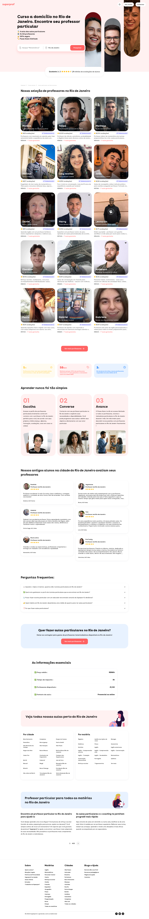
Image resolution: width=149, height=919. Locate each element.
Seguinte (78, 843)
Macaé (25, 763)
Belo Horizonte (27, 739)
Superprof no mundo (31, 877)
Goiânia (67, 894)
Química (113, 758)
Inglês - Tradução (83, 755)
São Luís (67, 901)
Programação (49, 899)
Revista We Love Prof (91, 870)
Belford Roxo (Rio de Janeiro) (62, 751)
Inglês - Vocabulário (101, 755)
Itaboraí (42, 760)
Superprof (23, 85)
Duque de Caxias (61, 739)
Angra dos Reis (27, 750)
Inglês (96, 747)
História (80, 747)
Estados (27, 882)
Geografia (48, 889)
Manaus (67, 882)
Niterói (25, 768)
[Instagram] (123, 914)
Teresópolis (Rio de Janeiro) (46, 774)
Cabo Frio (26, 755)
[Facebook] (116, 914)
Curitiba (67, 884)
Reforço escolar (83, 763)
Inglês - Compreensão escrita (85, 751)
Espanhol (48, 887)
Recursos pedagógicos (91, 872)
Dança (47, 904)
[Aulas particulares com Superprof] (8, 4)
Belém (67, 891)
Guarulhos (26, 742)
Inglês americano (116, 747)
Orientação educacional (82, 759)
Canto (47, 877)
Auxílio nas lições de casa (101, 739)
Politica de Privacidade (32, 874)
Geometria (114, 744)
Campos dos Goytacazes (60, 756)
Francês (47, 884)
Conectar (140, 4)
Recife (67, 887)
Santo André (60, 742)
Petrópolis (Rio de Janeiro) (61, 769)
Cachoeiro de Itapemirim (44, 756)
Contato (87, 877)
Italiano (47, 894)
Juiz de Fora (59, 760)
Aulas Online (29, 879)
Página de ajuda (89, 874)
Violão (47, 882)
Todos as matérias (51, 906)
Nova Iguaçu (43, 742)
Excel (46, 901)
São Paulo (59, 745)
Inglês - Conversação (117, 750)
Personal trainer (50, 874)
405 (73, 843)
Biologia (113, 739)
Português (98, 758)
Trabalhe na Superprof (32, 884)
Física (96, 744)
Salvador (68, 872)
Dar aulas (128, 4)
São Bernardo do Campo (28, 746)
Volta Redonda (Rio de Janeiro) (63, 774)
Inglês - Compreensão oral (101, 751)
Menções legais (30, 872)
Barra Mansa (44, 750)
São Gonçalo (44, 745)
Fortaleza (68, 877)
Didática (81, 744)
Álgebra (80, 739)
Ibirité (25, 760)
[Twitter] (119, 914)
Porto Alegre (69, 889)
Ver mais (113, 763)
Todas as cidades (70, 904)
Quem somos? (29, 870)
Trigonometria (99, 763)
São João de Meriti (29, 773)
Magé (41, 763)
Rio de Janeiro (31, 85)
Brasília (67, 874)
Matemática (115, 755)
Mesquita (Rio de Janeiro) (61, 764)
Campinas (43, 739)
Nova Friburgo (44, 768)
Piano (46, 891)
